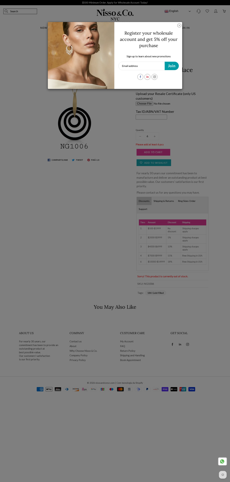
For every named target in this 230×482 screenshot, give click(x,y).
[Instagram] (154, 77)
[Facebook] (140, 77)
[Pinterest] (147, 77)
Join (171, 66)
